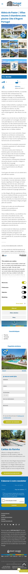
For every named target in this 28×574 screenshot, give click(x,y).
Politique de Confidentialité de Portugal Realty (13, 495)
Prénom (5, 379)
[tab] (5, 44)
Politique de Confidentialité (18, 566)
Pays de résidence (8, 399)
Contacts (3, 519)
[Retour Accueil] (14, 4)
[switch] (24, 287)
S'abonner (14, 505)
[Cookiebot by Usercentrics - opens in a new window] (19, 256)
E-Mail (5, 386)
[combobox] (6, 395)
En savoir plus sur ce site (12, 473)
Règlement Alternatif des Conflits (19, 567)
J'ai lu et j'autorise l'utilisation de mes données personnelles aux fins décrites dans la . (13, 495)
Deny (14, 317)
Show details (19, 303)
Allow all (14, 308)
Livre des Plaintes (6, 566)
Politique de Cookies (6, 567)
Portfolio (3, 515)
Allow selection (14, 312)
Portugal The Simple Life (6, 521)
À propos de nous (5, 513)
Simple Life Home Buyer (6, 517)
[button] (2, 4)
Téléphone (6, 392)
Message (5, 405)
